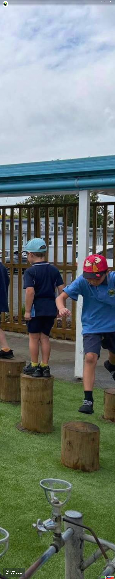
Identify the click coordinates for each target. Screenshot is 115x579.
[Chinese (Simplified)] (113, 578)
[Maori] (107, 578)
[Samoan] (111, 578)
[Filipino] (109, 578)
